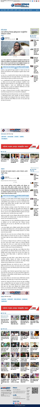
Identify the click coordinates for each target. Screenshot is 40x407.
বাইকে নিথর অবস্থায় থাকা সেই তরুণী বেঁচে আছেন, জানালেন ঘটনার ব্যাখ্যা (15, 350)
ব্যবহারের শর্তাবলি (28, 391)
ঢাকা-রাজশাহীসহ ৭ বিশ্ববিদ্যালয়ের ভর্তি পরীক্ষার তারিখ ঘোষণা (14, 323)
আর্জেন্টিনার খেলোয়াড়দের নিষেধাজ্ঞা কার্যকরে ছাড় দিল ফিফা (25, 161)
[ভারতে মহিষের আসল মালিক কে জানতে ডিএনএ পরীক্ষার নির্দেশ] (25, 375)
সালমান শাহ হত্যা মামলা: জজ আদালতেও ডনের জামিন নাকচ (36, 60)
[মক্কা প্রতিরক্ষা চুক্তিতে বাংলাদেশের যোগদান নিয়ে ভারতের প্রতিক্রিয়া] (25, 364)
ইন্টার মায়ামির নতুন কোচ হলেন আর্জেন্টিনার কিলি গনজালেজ (34, 381)
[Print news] (17, 39)
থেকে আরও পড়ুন (7, 134)
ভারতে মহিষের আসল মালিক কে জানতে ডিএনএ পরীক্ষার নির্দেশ (25, 381)
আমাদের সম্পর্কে (28, 394)
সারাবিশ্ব (23, 10)
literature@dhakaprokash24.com (19, 392)
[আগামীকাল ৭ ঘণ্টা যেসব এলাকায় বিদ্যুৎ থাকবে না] (34, 333)
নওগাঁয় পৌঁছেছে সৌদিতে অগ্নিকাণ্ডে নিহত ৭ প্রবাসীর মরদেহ (34, 323)
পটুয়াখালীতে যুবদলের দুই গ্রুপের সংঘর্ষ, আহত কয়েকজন (36, 193)
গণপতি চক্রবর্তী (10, 299)
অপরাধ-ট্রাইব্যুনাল (4, 138)
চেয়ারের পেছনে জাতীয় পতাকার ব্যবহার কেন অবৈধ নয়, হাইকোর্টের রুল (36, 51)
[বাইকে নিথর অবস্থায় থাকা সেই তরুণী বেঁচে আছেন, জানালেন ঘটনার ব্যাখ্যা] (15, 344)
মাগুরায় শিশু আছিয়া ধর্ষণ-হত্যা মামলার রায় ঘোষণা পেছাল (36, 79)
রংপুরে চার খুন (4, 299)
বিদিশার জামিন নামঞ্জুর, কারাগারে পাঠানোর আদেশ (36, 43)
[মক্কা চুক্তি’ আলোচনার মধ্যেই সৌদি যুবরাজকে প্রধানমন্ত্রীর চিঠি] (15, 156)
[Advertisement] (20, 19)
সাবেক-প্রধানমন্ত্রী (10, 136)
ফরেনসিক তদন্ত (4, 301)
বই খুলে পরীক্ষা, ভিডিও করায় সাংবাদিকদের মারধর (24, 338)
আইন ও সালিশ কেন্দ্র (17, 299)
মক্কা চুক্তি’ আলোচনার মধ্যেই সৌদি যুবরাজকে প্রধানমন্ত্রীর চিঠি (14, 161)
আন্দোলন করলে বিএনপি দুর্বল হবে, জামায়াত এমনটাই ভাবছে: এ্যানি (15, 360)
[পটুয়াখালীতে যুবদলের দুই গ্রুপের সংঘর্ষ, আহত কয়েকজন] (5, 354)
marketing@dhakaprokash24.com (19, 398)
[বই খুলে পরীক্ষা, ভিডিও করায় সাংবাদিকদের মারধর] (25, 333)
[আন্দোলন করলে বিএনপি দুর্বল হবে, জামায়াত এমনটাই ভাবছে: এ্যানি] (15, 354)
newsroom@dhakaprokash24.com (19, 391)
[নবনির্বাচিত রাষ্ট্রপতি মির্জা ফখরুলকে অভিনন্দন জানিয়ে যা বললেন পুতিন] (25, 344)
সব (37, 10)
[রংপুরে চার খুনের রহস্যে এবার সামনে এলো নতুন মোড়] (15, 180)
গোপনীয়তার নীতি (28, 388)
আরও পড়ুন (4, 151)
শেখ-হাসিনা (16, 136)
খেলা (27, 10)
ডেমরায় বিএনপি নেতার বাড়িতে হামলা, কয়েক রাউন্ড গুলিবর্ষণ (5, 350)
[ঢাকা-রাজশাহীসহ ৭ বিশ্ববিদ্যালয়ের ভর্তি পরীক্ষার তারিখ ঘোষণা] (15, 317)
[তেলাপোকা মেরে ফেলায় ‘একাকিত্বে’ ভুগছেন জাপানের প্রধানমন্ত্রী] (25, 354)
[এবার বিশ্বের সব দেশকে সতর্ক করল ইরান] (34, 354)
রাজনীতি (11, 10)
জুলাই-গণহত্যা (4, 136)
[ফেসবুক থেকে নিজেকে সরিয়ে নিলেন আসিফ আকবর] (34, 344)
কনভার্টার (28, 399)
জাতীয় (8, 10)
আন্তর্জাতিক (21, 136)
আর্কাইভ (28, 398)
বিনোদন (30, 10)
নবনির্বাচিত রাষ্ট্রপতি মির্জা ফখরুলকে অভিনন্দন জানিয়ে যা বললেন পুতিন (25, 350)
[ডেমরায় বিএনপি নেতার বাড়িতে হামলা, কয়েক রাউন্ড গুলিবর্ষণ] (5, 344)
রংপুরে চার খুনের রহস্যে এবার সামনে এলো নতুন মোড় (5, 338)
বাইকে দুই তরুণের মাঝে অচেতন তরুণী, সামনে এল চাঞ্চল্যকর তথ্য (25, 323)
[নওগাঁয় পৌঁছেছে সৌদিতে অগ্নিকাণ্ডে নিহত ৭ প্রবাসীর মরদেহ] (34, 317)
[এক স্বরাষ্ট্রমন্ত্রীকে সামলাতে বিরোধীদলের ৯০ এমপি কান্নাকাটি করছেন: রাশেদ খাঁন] (5, 375)
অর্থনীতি (15, 10)
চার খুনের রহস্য (24, 299)
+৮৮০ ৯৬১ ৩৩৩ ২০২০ (16, 397)
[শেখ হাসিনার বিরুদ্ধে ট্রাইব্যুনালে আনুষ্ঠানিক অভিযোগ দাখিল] (15, 48)
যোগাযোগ (28, 396)
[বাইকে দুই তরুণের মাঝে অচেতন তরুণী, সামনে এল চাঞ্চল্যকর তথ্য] (25, 317)
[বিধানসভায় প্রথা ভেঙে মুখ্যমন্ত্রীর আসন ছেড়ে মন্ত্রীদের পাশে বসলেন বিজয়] (15, 333)
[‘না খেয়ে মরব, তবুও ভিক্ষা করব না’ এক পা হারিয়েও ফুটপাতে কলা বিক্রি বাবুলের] (34, 364)
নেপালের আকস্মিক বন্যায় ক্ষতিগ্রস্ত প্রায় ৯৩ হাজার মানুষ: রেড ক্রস (34, 161)
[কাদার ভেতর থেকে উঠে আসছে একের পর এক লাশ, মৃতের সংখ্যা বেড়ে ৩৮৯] (5, 316)
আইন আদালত (4, 29)
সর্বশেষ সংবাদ (4, 329)
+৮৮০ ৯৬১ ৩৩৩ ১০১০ (16, 389)
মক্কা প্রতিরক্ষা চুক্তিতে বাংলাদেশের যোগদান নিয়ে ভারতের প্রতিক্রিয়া (25, 369)
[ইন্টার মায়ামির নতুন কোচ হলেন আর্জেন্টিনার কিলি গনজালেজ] (34, 375)
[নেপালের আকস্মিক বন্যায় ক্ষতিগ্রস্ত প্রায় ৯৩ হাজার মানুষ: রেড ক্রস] (34, 156)
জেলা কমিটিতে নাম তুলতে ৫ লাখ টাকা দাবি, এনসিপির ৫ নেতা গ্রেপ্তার (15, 381)
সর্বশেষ (4, 10)
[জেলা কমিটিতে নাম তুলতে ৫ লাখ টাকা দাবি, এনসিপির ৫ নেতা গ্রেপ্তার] (15, 375)
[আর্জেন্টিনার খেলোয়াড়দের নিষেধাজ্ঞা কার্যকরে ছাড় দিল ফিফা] (25, 156)
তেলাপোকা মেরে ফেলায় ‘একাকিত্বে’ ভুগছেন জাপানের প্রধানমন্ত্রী (24, 360)
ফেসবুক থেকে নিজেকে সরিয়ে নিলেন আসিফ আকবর (34, 350)
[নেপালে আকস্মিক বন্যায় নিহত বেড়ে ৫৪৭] (5, 156)
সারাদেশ (19, 10)
